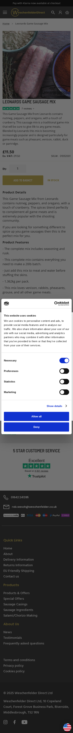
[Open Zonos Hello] (65, 726)
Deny (36, 426)
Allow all (36, 416)
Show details (54, 405)
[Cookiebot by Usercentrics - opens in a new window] (54, 303)
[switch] (64, 371)
